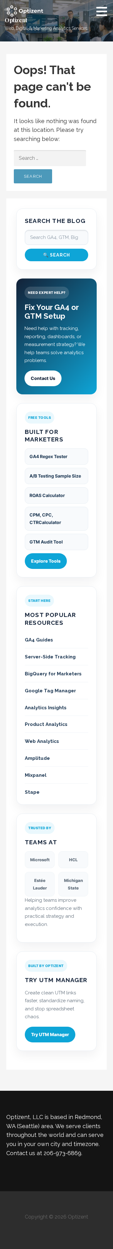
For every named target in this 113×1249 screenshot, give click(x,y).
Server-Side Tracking (50, 657)
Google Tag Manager (50, 691)
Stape (32, 792)
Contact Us (43, 378)
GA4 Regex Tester (48, 456)
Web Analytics (42, 741)
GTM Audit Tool (46, 541)
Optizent (16, 20)
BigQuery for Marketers (53, 674)
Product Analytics (46, 724)
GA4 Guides (39, 640)
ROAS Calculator (47, 495)
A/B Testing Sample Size (55, 476)
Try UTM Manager (50, 1034)
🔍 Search (56, 254)
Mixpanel (35, 775)
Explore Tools (46, 561)
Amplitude (37, 758)
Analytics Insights (46, 708)
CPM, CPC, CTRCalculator (45, 518)
